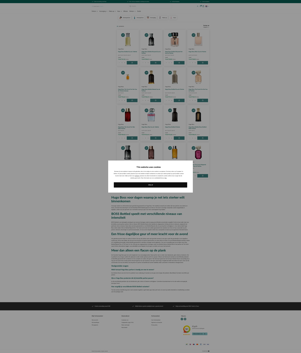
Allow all (150, 185)
